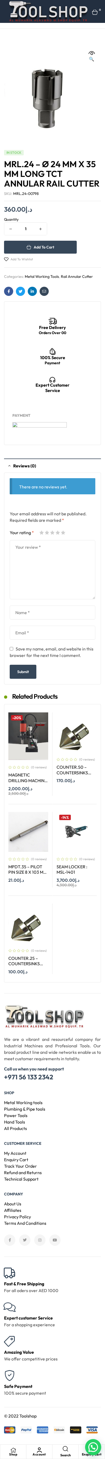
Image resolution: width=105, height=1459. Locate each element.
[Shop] (13, 1450)
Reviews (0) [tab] (24, 465)
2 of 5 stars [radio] (47, 532)
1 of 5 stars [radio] (41, 532)
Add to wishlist (21, 259)
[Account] (39, 1450)
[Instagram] (40, 1240)
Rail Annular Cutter (77, 276)
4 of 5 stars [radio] (57, 532)
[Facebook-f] (9, 1240)
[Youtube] (55, 1240)
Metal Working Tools (42, 276)
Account (39, 1454)
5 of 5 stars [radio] (63, 532)
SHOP (9, 1092)
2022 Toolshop (22, 1416)
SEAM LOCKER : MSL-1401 (72, 869)
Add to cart (44, 247)
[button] (92, 56)
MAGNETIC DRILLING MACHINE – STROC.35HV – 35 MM (27, 783)
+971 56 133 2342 (28, 1077)
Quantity (11, 219)
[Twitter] (24, 1240)
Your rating (22, 532)
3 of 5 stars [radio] (52, 532)
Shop (13, 1454)
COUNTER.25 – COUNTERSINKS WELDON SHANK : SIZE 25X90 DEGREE (28, 967)
